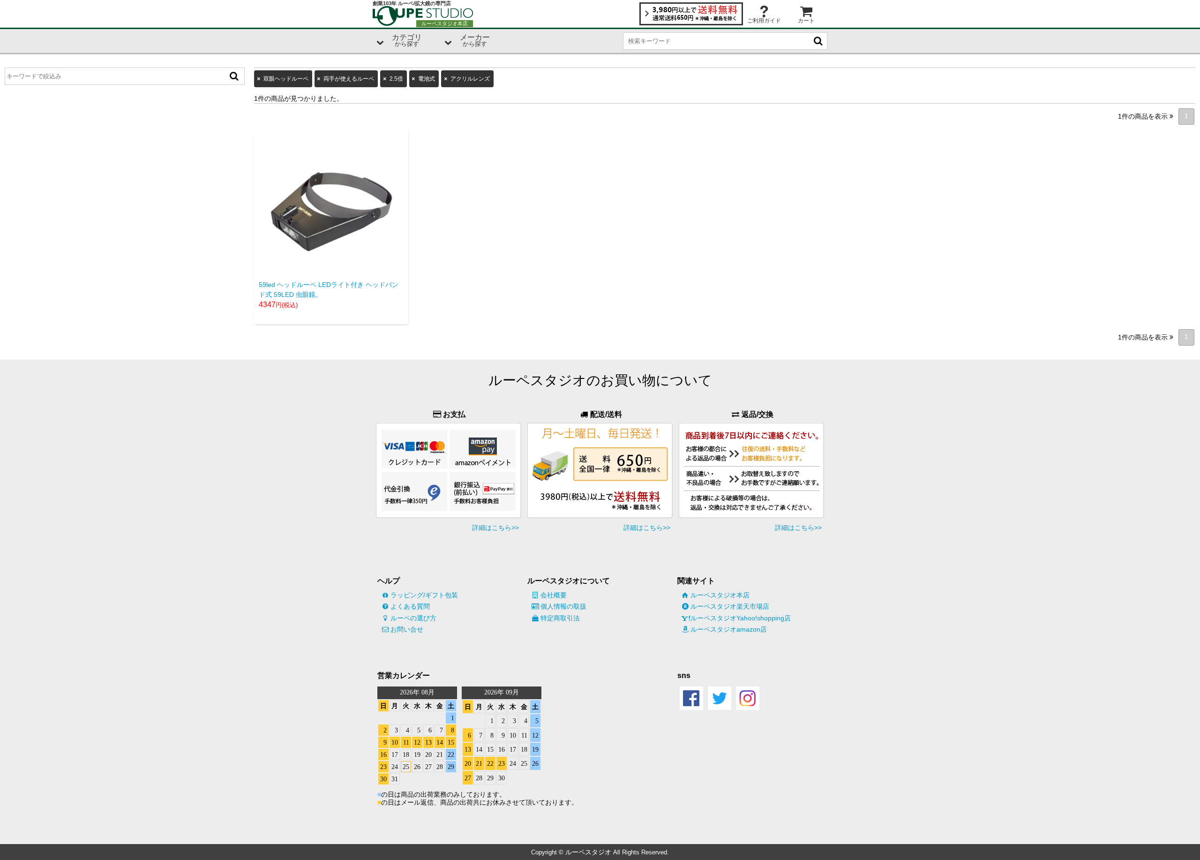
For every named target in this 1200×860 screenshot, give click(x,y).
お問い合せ (406, 629)
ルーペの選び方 (413, 618)
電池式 (426, 78)
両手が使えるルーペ (348, 78)
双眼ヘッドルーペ (285, 78)
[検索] (234, 76)
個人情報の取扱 (563, 606)
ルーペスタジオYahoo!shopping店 (740, 618)
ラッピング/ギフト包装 (424, 595)
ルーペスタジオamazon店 (728, 629)
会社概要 (553, 595)
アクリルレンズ (470, 78)
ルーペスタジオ (588, 852)
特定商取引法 (560, 618)
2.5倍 (396, 78)
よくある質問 (410, 606)
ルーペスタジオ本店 (720, 595)
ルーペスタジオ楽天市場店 (729, 606)
